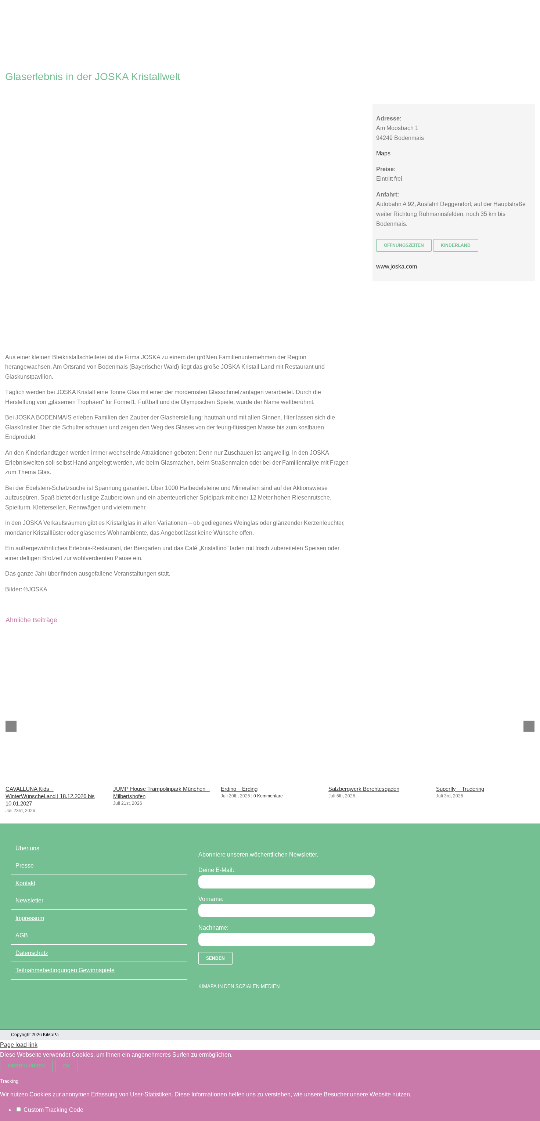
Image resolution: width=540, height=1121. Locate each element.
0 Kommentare (268, 796)
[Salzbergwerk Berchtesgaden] (377, 778)
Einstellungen (26, 1065)
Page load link (18, 1045)
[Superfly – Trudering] (485, 778)
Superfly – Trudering (460, 789)
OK (66, 1065)
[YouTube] (215, 1005)
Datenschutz (31, 953)
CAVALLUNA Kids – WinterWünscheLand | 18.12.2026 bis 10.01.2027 (50, 796)
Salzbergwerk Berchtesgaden (363, 789)
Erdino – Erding (239, 789)
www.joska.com (396, 266)
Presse (24, 865)
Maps (383, 153)
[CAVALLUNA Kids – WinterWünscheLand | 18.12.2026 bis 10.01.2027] (55, 778)
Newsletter (29, 900)
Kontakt (25, 883)
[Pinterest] (240, 1005)
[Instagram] (227, 1005)
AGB (21, 935)
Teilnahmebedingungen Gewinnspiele (65, 970)
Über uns (27, 848)
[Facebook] (202, 1005)
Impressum (29, 918)
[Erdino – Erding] (270, 778)
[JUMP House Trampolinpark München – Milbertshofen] (162, 778)
